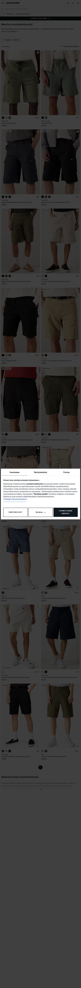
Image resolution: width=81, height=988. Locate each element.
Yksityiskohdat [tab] (40, 472)
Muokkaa (39, 512)
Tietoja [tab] (66, 472)
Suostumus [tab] (14, 472)
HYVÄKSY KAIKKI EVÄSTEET (65, 512)
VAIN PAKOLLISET (15, 512)
